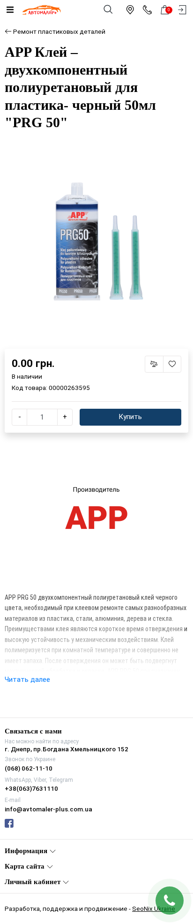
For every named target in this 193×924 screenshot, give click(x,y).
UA (73, 454)
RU (120, 454)
